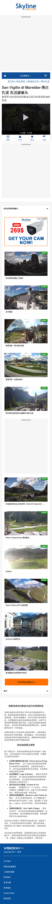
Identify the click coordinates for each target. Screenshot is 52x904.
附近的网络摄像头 (11, 208)
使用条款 (7, 887)
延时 (8, 139)
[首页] (5, 75)
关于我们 (7, 861)
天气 (20, 139)
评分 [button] (32, 139)
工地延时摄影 (9, 871)
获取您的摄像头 (10, 866)
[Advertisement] (26, 44)
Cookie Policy (9, 893)
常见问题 (7, 882)
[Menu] (45, 75)
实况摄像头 (25, 75)
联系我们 (7, 877)
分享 (44, 139)
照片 (5, 691)
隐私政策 (7, 898)
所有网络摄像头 (26, 682)
